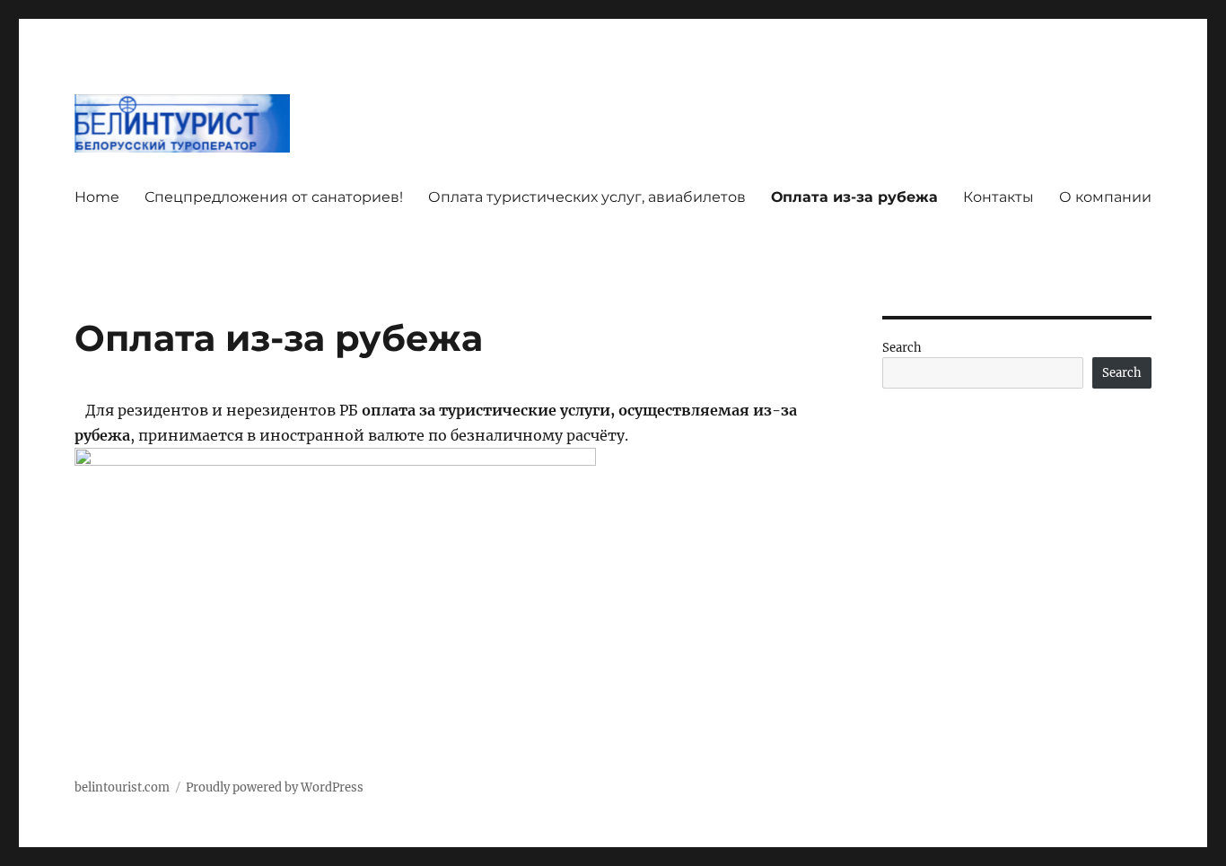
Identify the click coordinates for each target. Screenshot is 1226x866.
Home (96, 197)
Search (902, 347)
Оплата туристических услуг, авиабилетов (587, 197)
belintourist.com (122, 787)
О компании (1105, 197)
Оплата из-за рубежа (854, 197)
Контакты (998, 197)
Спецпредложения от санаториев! (273, 197)
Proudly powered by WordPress (274, 787)
